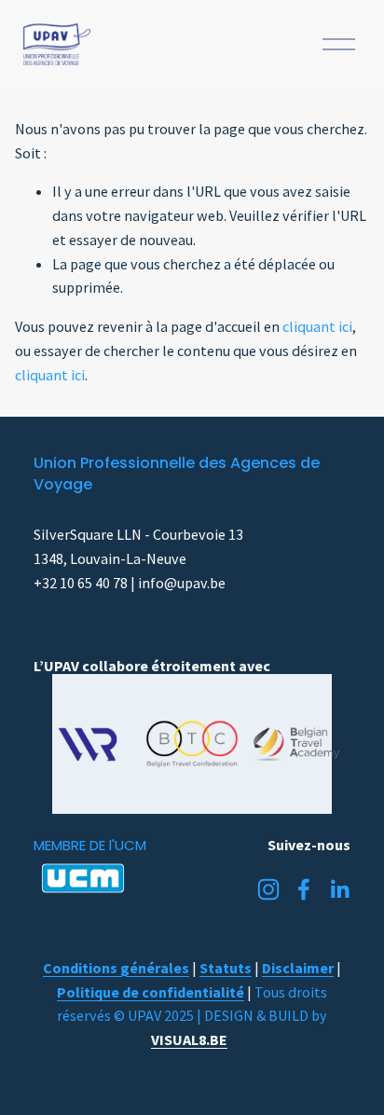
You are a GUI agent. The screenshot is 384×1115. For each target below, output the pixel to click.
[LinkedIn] (339, 889)
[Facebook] (304, 889)
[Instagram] (268, 889)
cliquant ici (317, 326)
